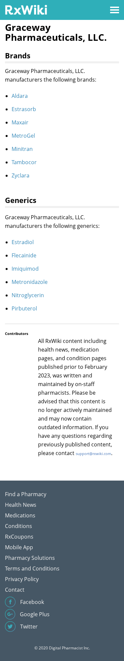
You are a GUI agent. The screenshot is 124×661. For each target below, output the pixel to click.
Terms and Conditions (32, 568)
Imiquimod (25, 268)
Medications (20, 515)
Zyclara (20, 175)
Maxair (20, 122)
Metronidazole (30, 282)
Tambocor (24, 162)
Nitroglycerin (28, 295)
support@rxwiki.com (93, 453)
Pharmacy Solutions (30, 558)
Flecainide (24, 255)
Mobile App (19, 547)
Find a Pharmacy (25, 494)
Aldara (20, 95)
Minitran (22, 149)
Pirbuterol (24, 308)
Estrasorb (24, 109)
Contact (14, 589)
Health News (20, 504)
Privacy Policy (22, 579)
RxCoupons (19, 536)
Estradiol (23, 242)
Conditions (18, 526)
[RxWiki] (26, 9)
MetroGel (23, 135)
